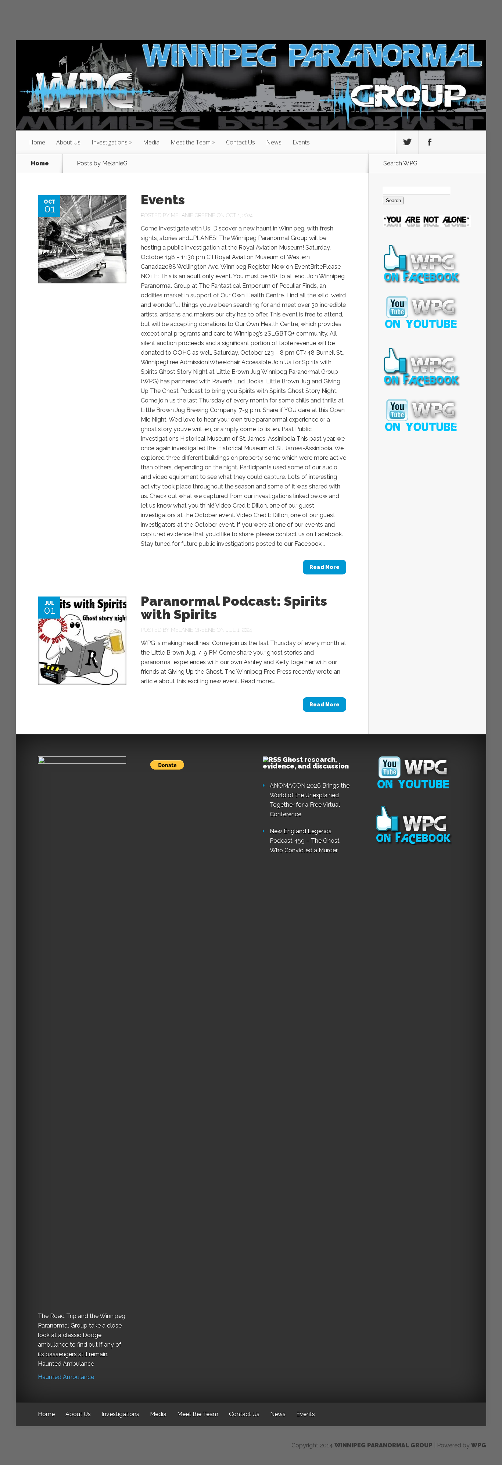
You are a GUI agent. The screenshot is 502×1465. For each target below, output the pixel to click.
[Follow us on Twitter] (407, 142)
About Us (68, 142)
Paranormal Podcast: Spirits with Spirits (234, 607)
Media (151, 142)
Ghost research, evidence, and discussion (306, 763)
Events (301, 142)
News (274, 142)
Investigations (112, 142)
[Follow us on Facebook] (430, 142)
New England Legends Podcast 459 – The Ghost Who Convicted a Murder (305, 841)
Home (37, 142)
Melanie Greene (193, 215)
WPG (478, 1445)
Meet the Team (193, 142)
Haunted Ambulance (66, 1376)
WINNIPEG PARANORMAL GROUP (383, 1445)
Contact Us (240, 142)
